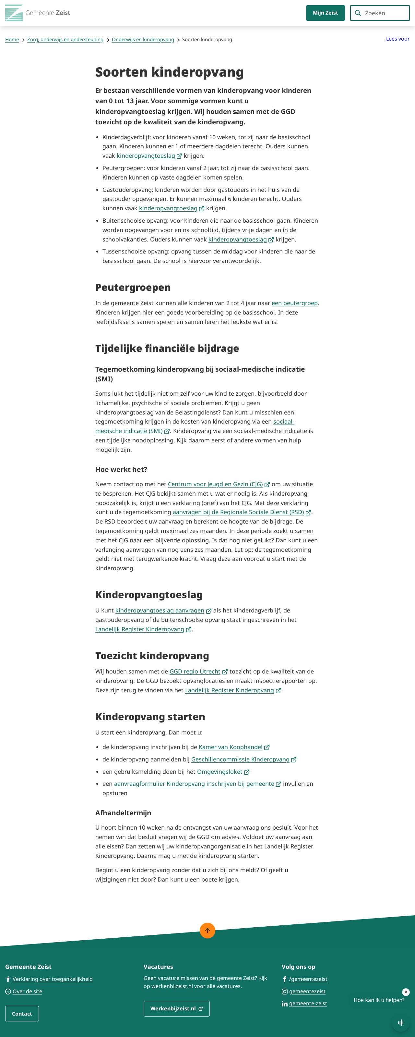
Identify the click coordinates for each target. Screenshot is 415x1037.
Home (12, 39)
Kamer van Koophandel (234, 747)
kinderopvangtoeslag (150, 155)
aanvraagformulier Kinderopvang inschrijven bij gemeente (198, 783)
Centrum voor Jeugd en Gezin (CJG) (219, 484)
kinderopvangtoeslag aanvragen (163, 610)
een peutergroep (295, 303)
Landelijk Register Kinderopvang (143, 629)
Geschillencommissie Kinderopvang (244, 759)
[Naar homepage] (37, 13)
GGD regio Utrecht (199, 671)
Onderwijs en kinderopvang (143, 39)
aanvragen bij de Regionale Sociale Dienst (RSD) (242, 512)
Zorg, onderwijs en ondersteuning (65, 39)
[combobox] (380, 13)
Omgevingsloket (223, 771)
